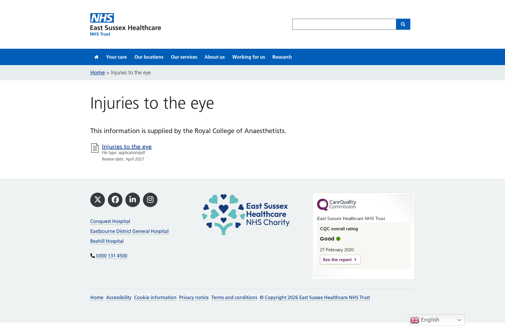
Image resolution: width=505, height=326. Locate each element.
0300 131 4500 (111, 256)
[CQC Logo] (336, 209)
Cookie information (155, 297)
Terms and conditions (234, 297)
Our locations (148, 57)
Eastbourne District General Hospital (129, 231)
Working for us (248, 57)
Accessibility (119, 297)
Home (96, 297)
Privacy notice (194, 297)
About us (215, 57)
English (429, 319)
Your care (116, 57)
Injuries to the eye (127, 146)
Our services (184, 57)
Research (282, 57)
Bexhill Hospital (107, 241)
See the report (337, 259)
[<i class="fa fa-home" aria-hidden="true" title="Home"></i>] (97, 57)
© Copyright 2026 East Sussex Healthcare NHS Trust (315, 297)
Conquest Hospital (110, 221)
